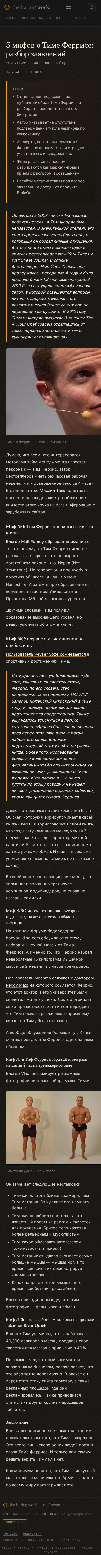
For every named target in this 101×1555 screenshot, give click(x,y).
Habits (62, 18)
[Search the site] (91, 7)
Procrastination (36, 18)
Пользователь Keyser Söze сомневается (46, 654)
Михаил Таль (52, 490)
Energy (79, 18)
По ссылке (16, 1359)
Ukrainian (32, 1533)
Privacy (88, 1547)
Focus (11, 18)
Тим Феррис (62, 221)
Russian (10, 1533)
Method (24, 1547)
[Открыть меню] (68, 7)
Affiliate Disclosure (55, 1547)
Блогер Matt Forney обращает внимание (46, 541)
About (7, 1547)
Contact (51, 1552)
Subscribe (15, 1522)
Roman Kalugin (57, 63)
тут (74, 1032)
